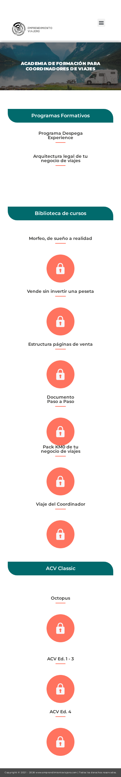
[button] (101, 23)
